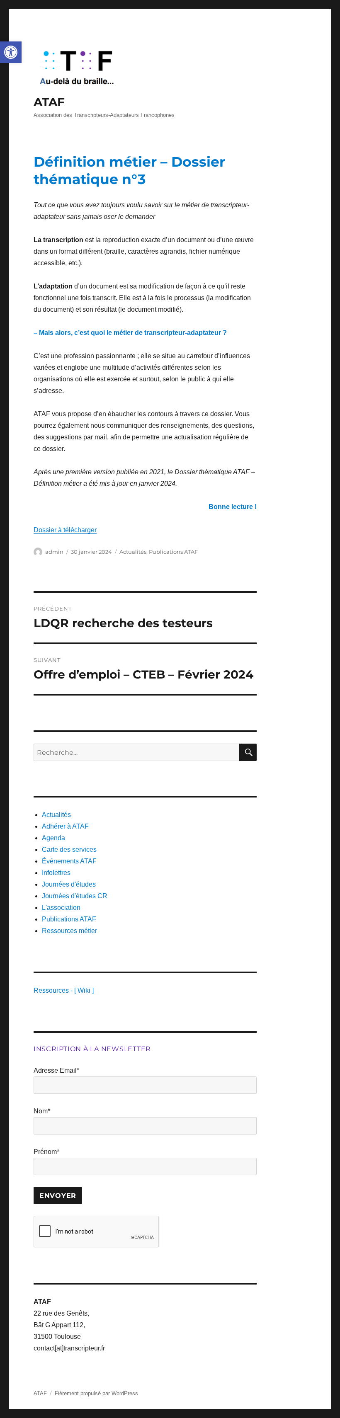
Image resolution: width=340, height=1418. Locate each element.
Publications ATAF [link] (173, 551)
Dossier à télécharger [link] (65, 529)
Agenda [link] (53, 837)
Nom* (42, 1111)
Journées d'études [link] (69, 884)
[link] (11, 52)
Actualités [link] (132, 551)
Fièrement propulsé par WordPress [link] (96, 1393)
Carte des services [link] (69, 849)
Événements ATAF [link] (69, 861)
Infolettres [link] (56, 872)
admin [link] (54, 551)
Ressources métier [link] (69, 930)
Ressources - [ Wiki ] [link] (64, 990)
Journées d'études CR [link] (74, 895)
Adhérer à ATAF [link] (65, 826)
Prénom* (46, 1151)
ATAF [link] (49, 102)
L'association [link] (61, 907)
